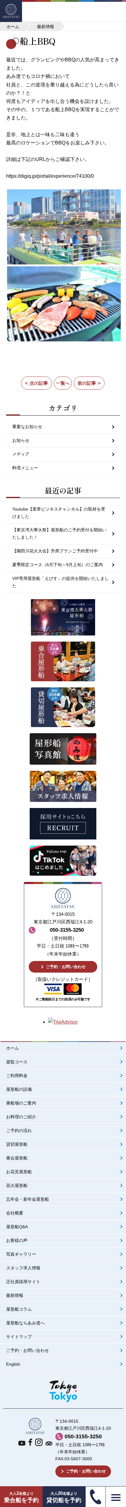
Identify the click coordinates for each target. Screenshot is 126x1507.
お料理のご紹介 (21, 1117)
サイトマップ (19, 1336)
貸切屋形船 (17, 1144)
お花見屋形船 (19, 1172)
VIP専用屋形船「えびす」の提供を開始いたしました (60, 582)
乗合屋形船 (17, 1158)
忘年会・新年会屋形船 (27, 1199)
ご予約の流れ (19, 1130)
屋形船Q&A (17, 1227)
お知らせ (20, 440)
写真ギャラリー (21, 1254)
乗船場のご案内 (21, 1103)
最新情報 (14, 1295)
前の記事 (87, 383)
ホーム (12, 1048)
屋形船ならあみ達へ (25, 1323)
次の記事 (39, 383)
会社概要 (14, 1213)
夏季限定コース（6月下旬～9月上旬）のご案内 (57, 564)
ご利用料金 (17, 1075)
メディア (20, 454)
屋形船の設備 (19, 1089)
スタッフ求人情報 (23, 1268)
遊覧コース (17, 1062)
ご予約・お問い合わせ (66, 966)
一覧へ (63, 383)
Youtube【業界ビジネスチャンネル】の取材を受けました (58, 513)
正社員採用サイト (23, 1281)
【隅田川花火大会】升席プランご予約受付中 (55, 550)
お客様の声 (17, 1240)
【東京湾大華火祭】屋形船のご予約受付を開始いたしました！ (59, 533)
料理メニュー (25, 467)
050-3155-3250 (83, 1436)
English (13, 1364)
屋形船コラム (19, 1309)
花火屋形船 (17, 1185)
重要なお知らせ (27, 426)
